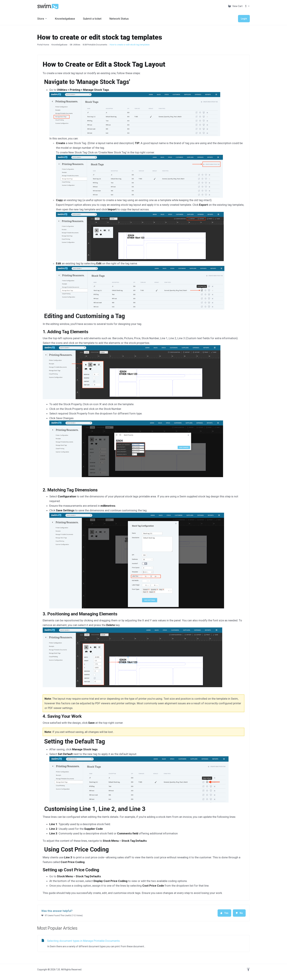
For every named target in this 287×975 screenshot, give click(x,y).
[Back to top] (248, 969)
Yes (226, 913)
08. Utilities (75, 44)
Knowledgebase (59, 44)
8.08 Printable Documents (95, 44)
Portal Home (43, 44)
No (241, 913)
